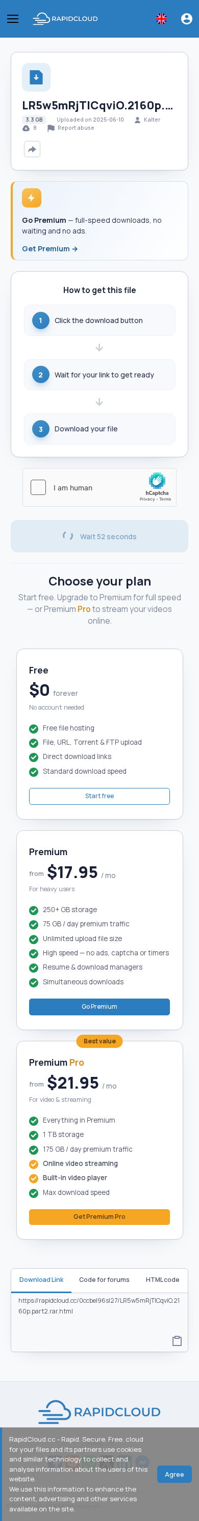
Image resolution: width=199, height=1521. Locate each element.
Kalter (152, 119)
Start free (99, 796)
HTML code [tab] (163, 1279)
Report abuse (75, 127)
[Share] (32, 149)
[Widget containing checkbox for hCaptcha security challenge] (99, 487)
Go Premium (99, 1006)
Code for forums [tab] (104, 1279)
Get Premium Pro (99, 1216)
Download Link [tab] (41, 1279)
